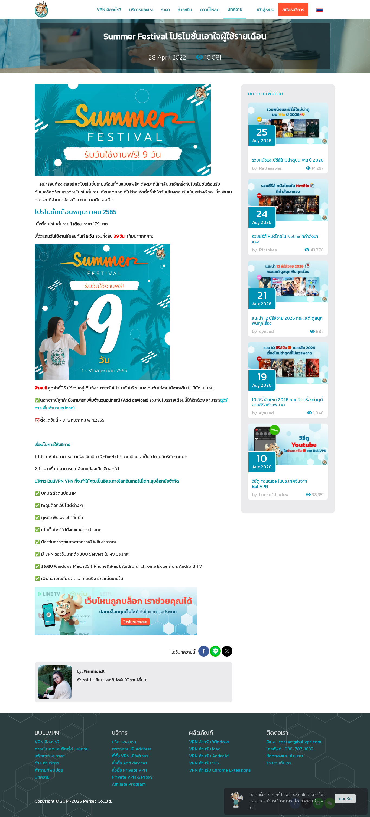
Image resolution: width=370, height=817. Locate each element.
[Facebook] (203, 651)
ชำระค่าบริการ (47, 763)
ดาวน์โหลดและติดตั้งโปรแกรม (62, 749)
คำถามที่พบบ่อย (49, 770)
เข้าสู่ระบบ (265, 9)
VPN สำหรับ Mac (204, 749)
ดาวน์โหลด (210, 9)
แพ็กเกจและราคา (50, 756)
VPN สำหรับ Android (209, 756)
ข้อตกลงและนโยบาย (284, 756)
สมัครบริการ (293, 9)
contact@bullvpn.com (299, 742)
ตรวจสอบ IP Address (131, 749)
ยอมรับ (345, 798)
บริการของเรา (141, 9)
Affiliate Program (129, 784)
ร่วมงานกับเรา (278, 763)
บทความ (235, 9)
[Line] (215, 651)
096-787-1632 (298, 749)
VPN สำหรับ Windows (209, 742)
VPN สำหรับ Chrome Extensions (220, 770)
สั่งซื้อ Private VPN (129, 770)
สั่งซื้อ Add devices (129, 763)
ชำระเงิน (185, 9)
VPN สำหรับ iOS (204, 763)
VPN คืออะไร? (109, 9)
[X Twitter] (227, 651)
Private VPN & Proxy (132, 777)
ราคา (165, 9)
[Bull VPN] (41, 9)
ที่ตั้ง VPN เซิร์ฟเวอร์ (130, 756)
